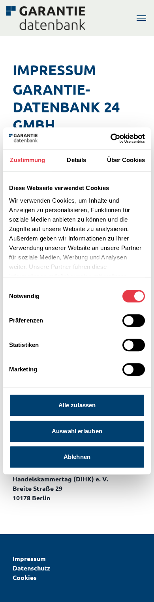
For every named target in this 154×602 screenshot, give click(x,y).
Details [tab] (76, 160)
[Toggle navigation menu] (141, 18)
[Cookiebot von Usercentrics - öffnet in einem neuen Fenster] (111, 138)
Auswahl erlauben (77, 431)
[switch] (133, 320)
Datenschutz (31, 568)
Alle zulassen (77, 405)
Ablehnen (77, 456)
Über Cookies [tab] (126, 160)
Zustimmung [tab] (27, 160)
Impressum (29, 558)
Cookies (25, 577)
